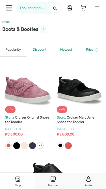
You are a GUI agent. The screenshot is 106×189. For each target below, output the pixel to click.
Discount (40, 49)
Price (90, 49)
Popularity (13, 49)
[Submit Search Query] (55, 7)
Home (6, 22)
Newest (66, 49)
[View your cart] (83, 8)
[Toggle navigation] (8, 8)
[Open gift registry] (69, 8)
